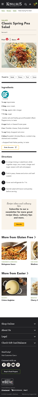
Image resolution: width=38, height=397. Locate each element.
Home (3, 10)
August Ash (32, 394)
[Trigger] (3, 4)
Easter (34, 77)
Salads (14, 10)
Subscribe (19, 224)
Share (14, 40)
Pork (27, 77)
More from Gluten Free (17, 237)
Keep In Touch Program (11, 371)
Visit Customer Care (9, 355)
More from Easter (14, 273)
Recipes (9, 10)
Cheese (20, 77)
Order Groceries (9, 147)
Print (3, 40)
